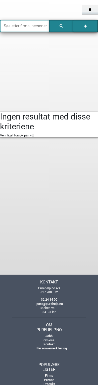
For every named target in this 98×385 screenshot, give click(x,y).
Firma (49, 375)
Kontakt (49, 344)
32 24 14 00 (49, 299)
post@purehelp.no (49, 304)
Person (49, 380)
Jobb (49, 336)
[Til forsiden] (20, 10)
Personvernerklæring (51, 348)
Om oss (49, 340)
